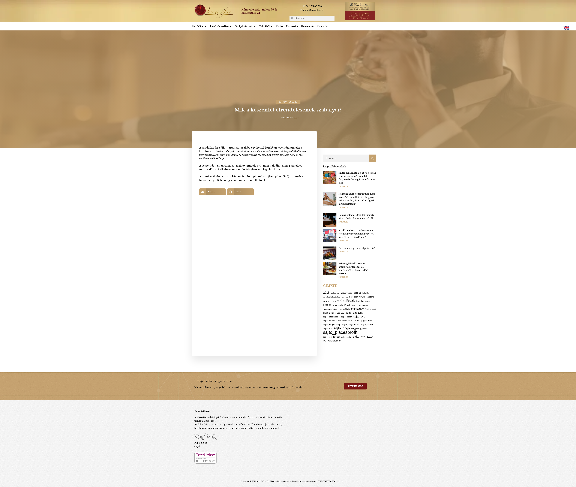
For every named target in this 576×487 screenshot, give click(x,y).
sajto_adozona (354, 312)
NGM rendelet (370, 309)
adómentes (335, 293)
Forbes (327, 304)
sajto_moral (367, 324)
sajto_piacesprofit (340, 332)
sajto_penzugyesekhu (359, 329)
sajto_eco (359, 316)
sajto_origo (342, 328)
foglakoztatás (363, 301)
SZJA (370, 336)
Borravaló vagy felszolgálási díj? (357, 248)
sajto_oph (327, 329)
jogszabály (338, 305)
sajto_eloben (329, 321)
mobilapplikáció (330, 309)
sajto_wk (359, 336)
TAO (324, 341)
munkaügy (357, 308)
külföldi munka (362, 305)
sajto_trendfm (346, 337)
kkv (353, 305)
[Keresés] (372, 158)
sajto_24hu (328, 312)
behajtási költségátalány (331, 297)
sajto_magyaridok (351, 324)
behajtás (365, 293)
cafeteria (370, 297)
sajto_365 (339, 313)
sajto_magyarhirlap (331, 324)
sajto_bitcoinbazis (331, 317)
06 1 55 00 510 (314, 6)
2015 (326, 292)
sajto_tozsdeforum (331, 337)
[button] (199, 26)
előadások (346, 300)
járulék (347, 305)
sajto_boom (346, 317)
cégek (326, 301)
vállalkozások (334, 340)
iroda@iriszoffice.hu (313, 10)
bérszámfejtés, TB (288, 102)
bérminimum (359, 297)
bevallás (345, 297)
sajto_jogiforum (363, 320)
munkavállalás (344, 309)
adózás (357, 293)
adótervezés (346, 293)
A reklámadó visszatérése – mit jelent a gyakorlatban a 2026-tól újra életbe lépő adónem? (356, 234)
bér (350, 297)
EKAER (333, 301)
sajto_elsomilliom (344, 321)
